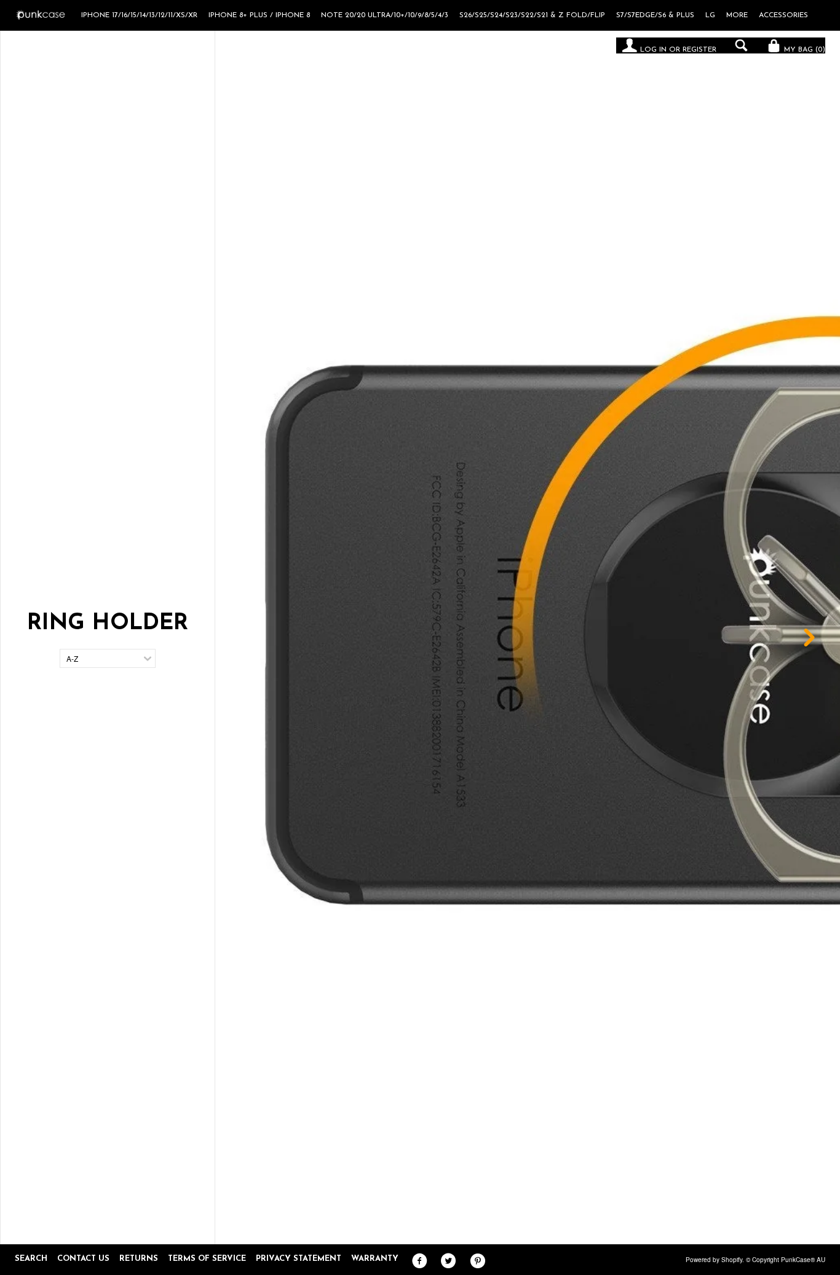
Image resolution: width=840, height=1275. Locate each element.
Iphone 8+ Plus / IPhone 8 (259, 15)
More (737, 15)
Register (699, 49)
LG (710, 15)
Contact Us (83, 1259)
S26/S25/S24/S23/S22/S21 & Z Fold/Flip (532, 15)
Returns (138, 1259)
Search (31, 1259)
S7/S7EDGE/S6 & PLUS (655, 15)
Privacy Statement (298, 1259)
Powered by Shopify (714, 1259)
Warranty (374, 1259)
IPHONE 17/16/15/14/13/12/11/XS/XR (139, 15)
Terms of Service (207, 1259)
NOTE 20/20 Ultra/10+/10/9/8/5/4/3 (384, 15)
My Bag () (803, 49)
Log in (653, 49)
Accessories (783, 15)
